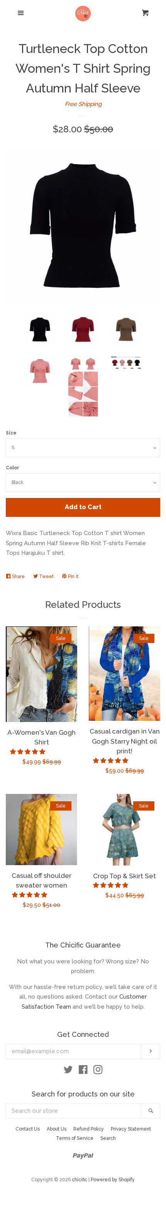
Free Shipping (83, 104)
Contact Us (27, 1129)
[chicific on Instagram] (98, 1071)
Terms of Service (74, 1138)
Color (12, 467)
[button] (28, 751)
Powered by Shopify (113, 1179)
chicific (79, 1179)
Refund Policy (88, 1129)
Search (108, 1138)
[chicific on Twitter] (68, 1071)
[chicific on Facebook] (83, 1071)
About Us (56, 1129)
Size (11, 433)
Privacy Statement (131, 1129)
